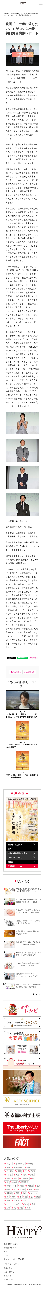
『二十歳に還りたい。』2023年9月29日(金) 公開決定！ (21, 745)
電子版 (10, 862)
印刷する (33, 658)
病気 (24, 1175)
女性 (8, 1178)
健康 (38, 1186)
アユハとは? (9, 1268)
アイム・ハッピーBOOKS (14, 1259)
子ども (33, 1171)
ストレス (33, 1193)
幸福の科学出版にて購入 (17, 853)
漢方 (26, 1204)
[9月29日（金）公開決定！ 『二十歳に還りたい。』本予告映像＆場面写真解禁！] (22, 700)
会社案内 (7, 1276)
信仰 (8, 1189)
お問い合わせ (9, 1279)
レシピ (9, 1175)
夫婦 (15, 1178)
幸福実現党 (18, 1167)
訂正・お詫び (9, 1272)
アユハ (22, 1189)
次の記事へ (28, 672)
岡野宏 (30, 1186)
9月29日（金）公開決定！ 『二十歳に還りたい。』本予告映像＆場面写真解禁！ (22, 715)
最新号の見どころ (11, 1244)
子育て (9, 1164)
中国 (28, 1208)
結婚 (24, 1193)
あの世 (14, 1182)
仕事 (19, 1171)
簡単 (8, 1201)
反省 (8, 1208)
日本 (38, 1189)
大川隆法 (10, 1171)
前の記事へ (16, 672)
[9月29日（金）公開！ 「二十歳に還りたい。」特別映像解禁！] (22, 760)
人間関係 (24, 1178)
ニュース (23, 712)
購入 (9, 849)
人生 (17, 1175)
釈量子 (31, 1164)
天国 (17, 1193)
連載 (5, 1251)
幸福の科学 (19, 1164)
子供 (28, 1167)
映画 (22, 1186)
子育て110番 (11, 1186)
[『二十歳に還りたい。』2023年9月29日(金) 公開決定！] (22, 730)
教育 (14, 1197)
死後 (33, 1204)
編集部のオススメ (11, 1248)
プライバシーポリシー (12, 1264)
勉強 (38, 1197)
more (37, 994)
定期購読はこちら (15, 866)
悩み (8, 1167)
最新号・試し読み (15, 845)
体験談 (9, 1193)
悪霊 (24, 1201)
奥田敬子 (24, 1182)
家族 (32, 1175)
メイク (16, 1201)
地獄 (34, 1178)
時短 (21, 1208)
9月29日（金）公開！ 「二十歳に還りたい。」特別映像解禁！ (22, 776)
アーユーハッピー (13, 1204)
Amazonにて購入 (15, 858)
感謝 (30, 1189)
